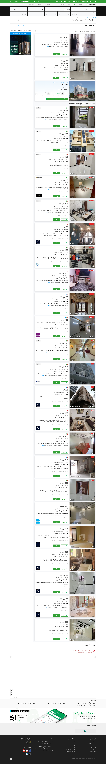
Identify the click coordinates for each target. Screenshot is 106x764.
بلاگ (69, 1)
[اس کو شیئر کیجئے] (72, 55)
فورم (74, 745)
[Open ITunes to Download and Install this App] (24, 712)
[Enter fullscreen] (12, 657)
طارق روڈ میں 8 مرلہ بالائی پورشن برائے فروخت (56, 703)
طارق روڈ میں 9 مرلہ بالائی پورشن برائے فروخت (26, 703)
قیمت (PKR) (93, 13)
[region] (53, 677)
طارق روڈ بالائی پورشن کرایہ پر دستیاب (20, 26)
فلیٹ (86, 26)
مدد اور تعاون (93, 747)
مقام (69, 8)
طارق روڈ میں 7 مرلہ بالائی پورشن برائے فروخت (86, 703)
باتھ (56, 13)
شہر (86, 8)
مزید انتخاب (24, 13)
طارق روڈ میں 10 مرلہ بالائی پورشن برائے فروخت (85, 705)
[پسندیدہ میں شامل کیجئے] (70, 55)
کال (56, 54)
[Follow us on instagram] (26, 752)
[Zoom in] (12, 690)
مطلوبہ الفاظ (42, 13)
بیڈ (69, 13)
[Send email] (67, 78)
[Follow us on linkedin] (26, 755)
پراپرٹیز (91, 1)
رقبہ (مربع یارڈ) (24, 8)
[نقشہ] (73, 55)
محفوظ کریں (61, 98)
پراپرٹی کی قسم (41, 8)
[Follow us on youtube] (23, 752)
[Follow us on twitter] (29, 755)
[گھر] (95, 1)
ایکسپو (73, 747)
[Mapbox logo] (13, 697)
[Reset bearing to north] (12, 695)
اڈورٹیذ (94, 749)
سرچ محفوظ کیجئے (13, 20)
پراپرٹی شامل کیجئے (70, 751)
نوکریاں (94, 745)
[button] (92, 10)
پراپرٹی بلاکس (84, 1)
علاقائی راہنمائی (75, 1)
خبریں (73, 743)
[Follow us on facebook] (29, 752)
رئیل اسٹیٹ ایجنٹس (70, 749)
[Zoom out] (12, 693)
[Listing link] (65, 45)
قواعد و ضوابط (93, 751)
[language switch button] (17, 1)
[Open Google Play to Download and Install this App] (14, 712)
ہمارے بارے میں (93, 741)
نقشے (65, 1)
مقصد (94, 8)
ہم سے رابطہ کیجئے (92, 743)
